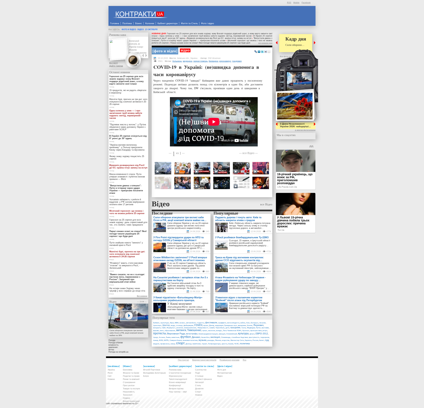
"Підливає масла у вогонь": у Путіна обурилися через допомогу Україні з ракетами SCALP (127, 127)
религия (179, 328)
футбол (185, 337)
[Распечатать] (265, 51)
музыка (202, 340)
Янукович (258, 325)
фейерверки (188, 325)
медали (156, 344)
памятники (196, 344)
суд (267, 340)
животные (175, 337)
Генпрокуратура (214, 344)
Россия (255, 340)
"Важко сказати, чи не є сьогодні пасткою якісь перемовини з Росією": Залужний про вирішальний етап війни (126, 278)
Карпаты (248, 340)
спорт (180, 343)
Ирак (172, 323)
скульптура (164, 323)
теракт (204, 344)
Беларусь (254, 323)
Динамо (196, 337)
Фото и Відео (129, 29)
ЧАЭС (236, 344)
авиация (222, 334)
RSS (289, 2)
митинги (181, 330)
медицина (187, 61)
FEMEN (198, 325)
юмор (173, 344)
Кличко (249, 325)
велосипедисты (233, 323)
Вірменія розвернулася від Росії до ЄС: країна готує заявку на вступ (219, 38)
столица (179, 325)
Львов (168, 337)
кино (162, 330)
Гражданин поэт (230, 325)
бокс (248, 323)
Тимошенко (194, 330)
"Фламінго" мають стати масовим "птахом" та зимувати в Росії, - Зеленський (126, 265)
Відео (140, 29)
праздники (235, 327)
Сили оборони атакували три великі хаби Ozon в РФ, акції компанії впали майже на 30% (126, 332)
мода (173, 325)
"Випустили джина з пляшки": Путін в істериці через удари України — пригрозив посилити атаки (212, 39)
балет (261, 340)
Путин (258, 328)
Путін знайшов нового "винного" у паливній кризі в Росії (126, 243)
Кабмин (156, 323)
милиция (215, 337)
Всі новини (142, 296)
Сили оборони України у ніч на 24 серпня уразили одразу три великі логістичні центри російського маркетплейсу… (187, 225)
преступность (254, 337)
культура (243, 333)
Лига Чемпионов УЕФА (232, 330)
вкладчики (242, 325)
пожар (155, 340)
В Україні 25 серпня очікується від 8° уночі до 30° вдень (128, 137)
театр (243, 328)
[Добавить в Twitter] (262, 51)
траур (155, 337)
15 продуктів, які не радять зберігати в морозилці (127, 91)
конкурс (219, 330)
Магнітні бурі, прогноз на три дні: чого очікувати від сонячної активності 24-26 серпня (127, 254)
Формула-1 (171, 328)
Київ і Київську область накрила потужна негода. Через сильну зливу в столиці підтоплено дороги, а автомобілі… (249, 225)
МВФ (177, 323)
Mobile (296, 2)
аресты (224, 344)
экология (211, 330)
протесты (159, 333)
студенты (200, 323)
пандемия (237, 61)
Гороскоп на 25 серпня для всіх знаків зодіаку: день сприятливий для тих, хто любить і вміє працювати (128, 222)
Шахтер (166, 325)
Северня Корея (176, 340)
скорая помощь (200, 61)
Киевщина (213, 61)
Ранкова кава (117, 35)
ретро (265, 330)
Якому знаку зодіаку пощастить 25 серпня (126, 157)
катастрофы (192, 334)
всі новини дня (265, 43)
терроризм (264, 337)
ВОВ (161, 340)
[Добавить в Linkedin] (259, 51)
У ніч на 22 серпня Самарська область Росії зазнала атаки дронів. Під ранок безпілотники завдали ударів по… (186, 265)
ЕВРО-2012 (262, 333)
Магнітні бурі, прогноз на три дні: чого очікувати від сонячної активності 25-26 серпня (128, 101)
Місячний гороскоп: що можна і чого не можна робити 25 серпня (126, 212)
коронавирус (225, 61)
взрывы (156, 330)
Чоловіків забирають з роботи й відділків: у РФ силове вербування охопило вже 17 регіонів (126, 202)
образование (170, 330)
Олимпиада (225, 337)
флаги (252, 334)
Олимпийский (231, 334)
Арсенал (245, 330)
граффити (222, 323)
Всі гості (113, 63)
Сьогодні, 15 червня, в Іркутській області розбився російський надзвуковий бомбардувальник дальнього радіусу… (249, 243)
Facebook (306, 2)
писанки (262, 323)
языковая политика (190, 340)
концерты (157, 328)
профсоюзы (165, 344)
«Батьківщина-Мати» (177, 307)
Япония (218, 340)
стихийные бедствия (239, 337)
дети (227, 328)
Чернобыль (220, 328)
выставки (265, 328)
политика (245, 343)
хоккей (211, 328)
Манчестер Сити (237, 340)
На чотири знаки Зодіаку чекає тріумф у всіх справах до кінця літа (127, 289)
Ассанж (162, 337)
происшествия (256, 330)
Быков (230, 344)
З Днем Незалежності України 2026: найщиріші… (295, 125)
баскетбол (205, 337)
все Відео (248, 153)
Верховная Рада (176, 333)
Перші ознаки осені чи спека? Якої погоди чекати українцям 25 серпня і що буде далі (210, 43)
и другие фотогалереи (305, 130)
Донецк (188, 344)
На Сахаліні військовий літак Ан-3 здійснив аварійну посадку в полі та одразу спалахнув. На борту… (185, 285)
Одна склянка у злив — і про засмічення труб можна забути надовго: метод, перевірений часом (205, 36)
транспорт (157, 325)
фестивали (211, 322)
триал (204, 330)
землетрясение (190, 328)
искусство (226, 340)
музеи (205, 325)
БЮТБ (166, 340)
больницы (177, 61)
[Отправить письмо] (269, 51)
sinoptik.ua (123, 352)
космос (182, 323)
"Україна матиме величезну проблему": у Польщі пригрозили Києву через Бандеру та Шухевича (126, 147)
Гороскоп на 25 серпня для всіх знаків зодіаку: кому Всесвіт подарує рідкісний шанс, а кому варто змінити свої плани (126, 80)
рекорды (210, 340)
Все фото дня (286, 56)
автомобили (191, 323)
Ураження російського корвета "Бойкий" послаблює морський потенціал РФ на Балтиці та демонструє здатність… (249, 305)
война (242, 323)
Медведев (251, 328)
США (164, 328)
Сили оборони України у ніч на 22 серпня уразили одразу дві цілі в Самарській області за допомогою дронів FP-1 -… (187, 245)
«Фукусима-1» (202, 328)
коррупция (219, 325)
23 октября (151, 29)
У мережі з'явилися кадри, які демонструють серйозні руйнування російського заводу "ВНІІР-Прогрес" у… (249, 285)
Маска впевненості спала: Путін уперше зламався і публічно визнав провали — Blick (127, 176)
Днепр (211, 325)
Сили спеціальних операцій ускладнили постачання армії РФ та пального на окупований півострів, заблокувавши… (250, 265)
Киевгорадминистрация (208, 334)
